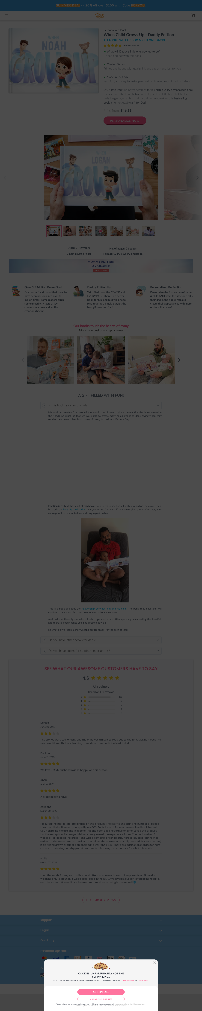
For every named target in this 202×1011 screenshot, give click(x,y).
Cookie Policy (143, 980)
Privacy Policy (128, 980)
